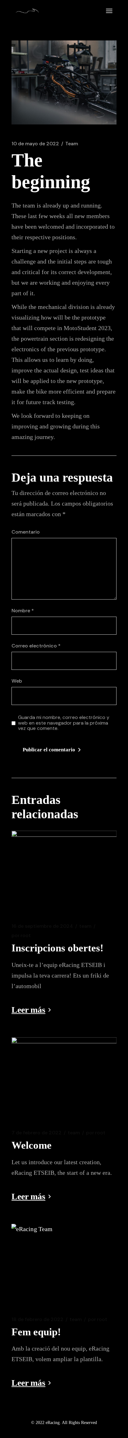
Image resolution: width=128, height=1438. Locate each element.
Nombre (22, 611)
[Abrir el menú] (109, 11)
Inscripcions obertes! (57, 948)
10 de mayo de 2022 (35, 144)
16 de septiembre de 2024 (42, 926)
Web (16, 681)
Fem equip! (36, 1332)
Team (71, 144)
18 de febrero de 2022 (37, 1319)
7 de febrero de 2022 (36, 1133)
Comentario (25, 532)
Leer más (28, 1010)
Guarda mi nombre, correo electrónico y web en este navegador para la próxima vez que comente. (63, 723)
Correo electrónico (36, 646)
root (21, 935)
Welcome (31, 1145)
